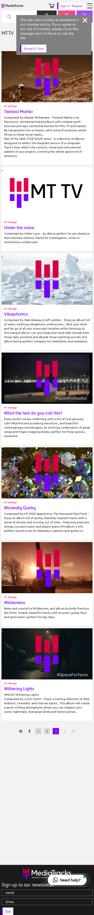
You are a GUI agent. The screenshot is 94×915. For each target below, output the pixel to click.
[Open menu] (89, 6)
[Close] (85, 20)
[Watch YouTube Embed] (2, 54)
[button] (67, 880)
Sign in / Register (71, 6)
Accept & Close (34, 48)
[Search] (9, 16)
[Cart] (51, 6)
